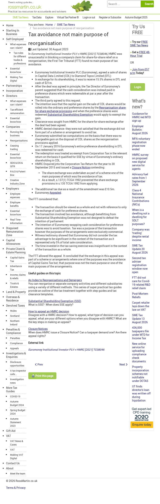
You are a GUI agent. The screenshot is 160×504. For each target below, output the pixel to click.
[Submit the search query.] (148, 4)
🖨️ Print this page (42, 376)
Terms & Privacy (16, 488)
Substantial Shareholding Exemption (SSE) (54, 301)
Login (137, 87)
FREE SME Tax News (139, 43)
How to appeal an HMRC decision (48, 311)
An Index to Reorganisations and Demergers (55, 280)
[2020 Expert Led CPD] (141, 428)
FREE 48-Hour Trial (140, 54)
